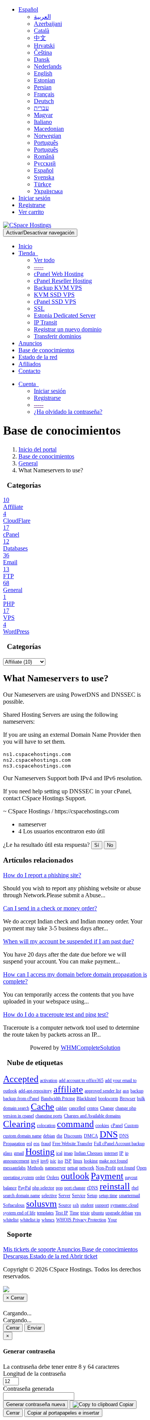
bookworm (108, 1098)
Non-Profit (106, 1168)
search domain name (21, 1195)
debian (49, 1136)
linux (77, 1161)
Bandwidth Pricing (58, 1098)
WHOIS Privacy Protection (81, 1220)
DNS (109, 1134)
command (75, 1124)
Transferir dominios (57, 336)
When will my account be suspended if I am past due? (68, 941)
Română (44, 156)
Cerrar (13, 1328)
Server (64, 1195)
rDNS (92, 1188)
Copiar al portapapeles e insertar (63, 1413)
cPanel (117, 1125)
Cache (42, 1107)
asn (126, 1091)
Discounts (73, 1136)
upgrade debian (119, 1213)
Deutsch (44, 101)
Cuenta (28, 384)
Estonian (44, 80)
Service (78, 1195)
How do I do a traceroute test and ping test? (55, 1014)
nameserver (55, 1168)
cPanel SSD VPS (55, 301)
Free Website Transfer (72, 1143)
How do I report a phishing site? (42, 875)
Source (64, 1205)
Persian (43, 87)
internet (111, 1153)
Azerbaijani (48, 23)
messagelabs (14, 1168)
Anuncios (30, 343)
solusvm (41, 1204)
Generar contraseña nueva (35, 1404)
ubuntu (97, 1213)
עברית (41, 108)
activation (48, 1080)
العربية (42, 16)
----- (38, 267)
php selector (43, 1188)
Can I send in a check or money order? (50, 908)
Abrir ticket (83, 1256)
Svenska (44, 177)
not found (126, 1168)
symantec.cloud (124, 1205)
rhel (135, 1188)
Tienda (28, 253)
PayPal (24, 1188)
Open (142, 1168)
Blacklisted (87, 1098)
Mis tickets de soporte (30, 1249)
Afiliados (29, 364)
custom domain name (22, 1136)
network (86, 1168)
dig (59, 1136)
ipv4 (35, 1161)
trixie (85, 1213)
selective (49, 1195)
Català (41, 30)
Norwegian (47, 135)
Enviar (34, 1328)
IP (121, 1153)
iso (60, 1161)
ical (59, 1153)
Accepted (20, 1079)
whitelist (10, 1220)
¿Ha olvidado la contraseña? (68, 411)
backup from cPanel (21, 1098)
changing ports (48, 1116)
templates (45, 1213)
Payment (107, 1176)
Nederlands (48, 66)
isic (53, 1161)
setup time (108, 1195)
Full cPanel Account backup (119, 1143)
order (40, 1177)
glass (7, 1153)
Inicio (25, 246)
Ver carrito (31, 212)
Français (44, 94)
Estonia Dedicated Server (64, 315)
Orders (53, 1177)
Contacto (29, 371)
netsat (72, 1168)
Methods (35, 1168)
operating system (18, 1177)
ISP (68, 1161)
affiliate (68, 1089)
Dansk (42, 59)
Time (74, 1213)
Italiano (43, 122)
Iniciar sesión (34, 198)
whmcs (48, 1220)
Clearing (19, 1124)
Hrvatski (44, 45)
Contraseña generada (28, 1388)
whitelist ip (30, 1220)
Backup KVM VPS (58, 287)
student (86, 1205)
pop (59, 1188)
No (110, 845)
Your (112, 1220)
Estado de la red (37, 357)
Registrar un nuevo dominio (68, 329)
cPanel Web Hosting (58, 274)
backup (136, 1091)
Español (28, 9)
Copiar (125, 1404)
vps (138, 1213)
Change (107, 1108)
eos (36, 1143)
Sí (96, 845)
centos (92, 1108)
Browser (127, 1098)
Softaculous (14, 1205)
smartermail (129, 1195)
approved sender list (103, 1091)
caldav (61, 1108)
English (43, 73)
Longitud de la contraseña (34, 1373)
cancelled (77, 1108)
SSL (39, 308)
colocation (46, 1125)
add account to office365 (81, 1080)
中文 (40, 38)
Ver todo (44, 260)
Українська (48, 191)
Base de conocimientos (46, 350)
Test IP (61, 1213)
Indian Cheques (88, 1153)
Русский (45, 163)
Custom (131, 1125)
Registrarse (31, 205)
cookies (102, 1125)
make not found (113, 1161)
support (102, 1205)
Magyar (43, 115)
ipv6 (44, 1161)
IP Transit (45, 322)
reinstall (115, 1186)
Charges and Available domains (92, 1116)
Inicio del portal (37, 449)
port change (74, 1188)
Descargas (16, 1256)
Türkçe (42, 184)
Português (46, 142)
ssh (76, 1205)
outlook (75, 1176)
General (28, 463)
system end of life (19, 1213)
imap (68, 1153)
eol (29, 1143)
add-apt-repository (35, 1091)
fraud (46, 1143)
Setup (92, 1195)
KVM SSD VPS (54, 294)
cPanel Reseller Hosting (63, 281)
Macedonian (49, 128)
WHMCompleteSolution (90, 1047)
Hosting (40, 1152)
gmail (19, 1153)
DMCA (91, 1136)
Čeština (43, 52)
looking (91, 1161)
